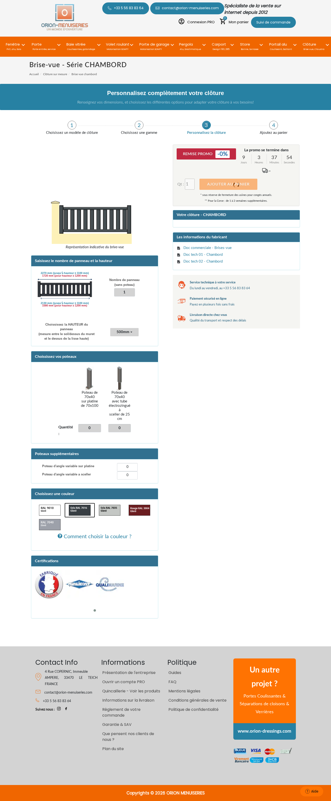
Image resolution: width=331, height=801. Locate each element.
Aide (314, 791)
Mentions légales (184, 691)
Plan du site (113, 749)
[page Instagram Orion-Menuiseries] (59, 709)
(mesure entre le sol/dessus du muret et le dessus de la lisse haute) (67, 332)
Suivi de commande (273, 22)
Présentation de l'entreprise (129, 672)
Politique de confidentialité (193, 709)
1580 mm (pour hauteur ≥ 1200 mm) (64, 305)
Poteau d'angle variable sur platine (68, 466)
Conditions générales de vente (197, 700)
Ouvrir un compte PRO (123, 682)
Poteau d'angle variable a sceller (66, 474)
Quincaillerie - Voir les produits (131, 691)
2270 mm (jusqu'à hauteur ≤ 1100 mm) (65, 273)
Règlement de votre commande (121, 712)
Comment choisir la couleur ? (97, 536)
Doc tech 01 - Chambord (203, 254)
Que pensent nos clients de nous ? (128, 736)
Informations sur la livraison (128, 700)
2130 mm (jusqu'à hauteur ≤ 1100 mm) (65, 303)
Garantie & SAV (117, 724)
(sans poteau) (124, 282)
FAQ (172, 682)
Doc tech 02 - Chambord (203, 261)
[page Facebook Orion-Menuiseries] (66, 709)
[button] (14, 43)
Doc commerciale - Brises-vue (207, 248)
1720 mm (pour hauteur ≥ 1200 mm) (64, 276)
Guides (174, 672)
